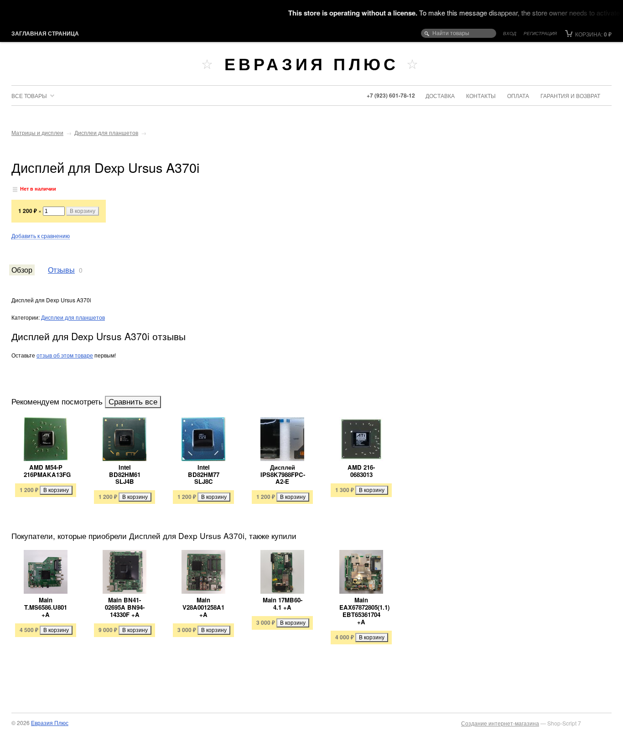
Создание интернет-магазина (500, 723)
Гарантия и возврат (570, 95)
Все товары (29, 95)
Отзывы (61, 269)
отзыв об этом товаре (64, 355)
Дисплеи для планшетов (106, 132)
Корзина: (593, 34)
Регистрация (540, 33)
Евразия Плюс (311, 63)
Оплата (518, 95)
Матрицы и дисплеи (37, 132)
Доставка (440, 95)
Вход (509, 33)
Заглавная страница (45, 33)
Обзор (21, 269)
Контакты (481, 95)
